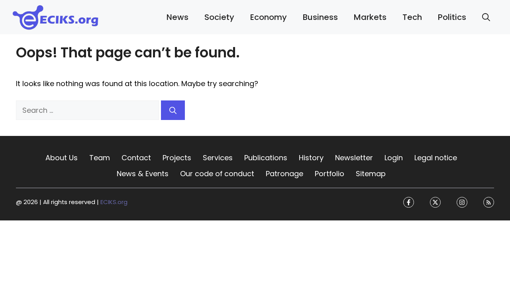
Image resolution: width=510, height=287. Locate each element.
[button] (486, 17)
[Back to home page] (56, 17)
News (177, 17)
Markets (370, 17)
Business (320, 17)
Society (219, 17)
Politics (452, 17)
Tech (412, 17)
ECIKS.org (114, 202)
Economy (268, 17)
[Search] (173, 110)
